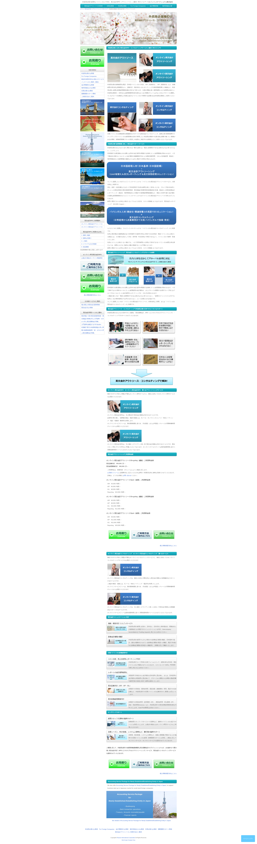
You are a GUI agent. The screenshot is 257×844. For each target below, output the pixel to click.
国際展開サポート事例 (88, 93)
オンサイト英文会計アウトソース (91, 227)
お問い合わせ (127, 475)
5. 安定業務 (85, 247)
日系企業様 (110, 6)
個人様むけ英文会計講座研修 (90, 304)
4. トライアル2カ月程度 (88, 244)
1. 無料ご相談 (85, 235)
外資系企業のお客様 (87, 73)
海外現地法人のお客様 (88, 88)
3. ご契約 (84, 241)
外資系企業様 (122, 6)
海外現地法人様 (167, 6)
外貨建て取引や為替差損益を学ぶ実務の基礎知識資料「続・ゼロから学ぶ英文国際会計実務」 (92, 330)
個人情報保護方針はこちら (168, 545)
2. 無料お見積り (86, 238)
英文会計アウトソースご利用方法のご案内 (128, 832)
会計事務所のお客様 (87, 85)
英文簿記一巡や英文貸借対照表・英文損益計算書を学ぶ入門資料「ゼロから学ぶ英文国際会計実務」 (92, 318)
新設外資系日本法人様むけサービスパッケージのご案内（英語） (92, 80)
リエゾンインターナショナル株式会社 (160, 2)
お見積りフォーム (113, 472)
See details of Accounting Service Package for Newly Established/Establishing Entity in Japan (141, 820)
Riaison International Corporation (126, 837)
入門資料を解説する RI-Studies (91, 324)
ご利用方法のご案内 (87, 96)
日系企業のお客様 (87, 91)
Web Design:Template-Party (128, 840)
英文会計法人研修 (87, 307)
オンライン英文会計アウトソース (91, 224)
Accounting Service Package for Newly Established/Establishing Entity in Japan (141, 785)
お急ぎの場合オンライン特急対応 (91, 258)
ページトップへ (248, 838)
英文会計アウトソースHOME (93, 6)
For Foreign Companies (138, 6)
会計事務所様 (154, 6)
